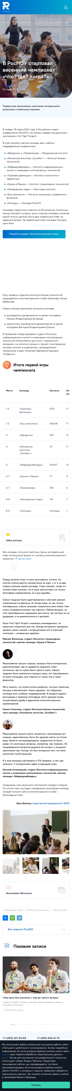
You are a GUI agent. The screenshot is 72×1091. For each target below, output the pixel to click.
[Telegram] (19, 918)
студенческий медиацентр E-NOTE (50, 803)
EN (24, 89)
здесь (5, 1054)
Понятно (36, 1084)
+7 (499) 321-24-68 (14, 1038)
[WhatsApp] (12, 918)
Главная (6, 22)
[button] (66, 813)
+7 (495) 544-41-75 (48, 1038)
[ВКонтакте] (5, 918)
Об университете (23, 22)
